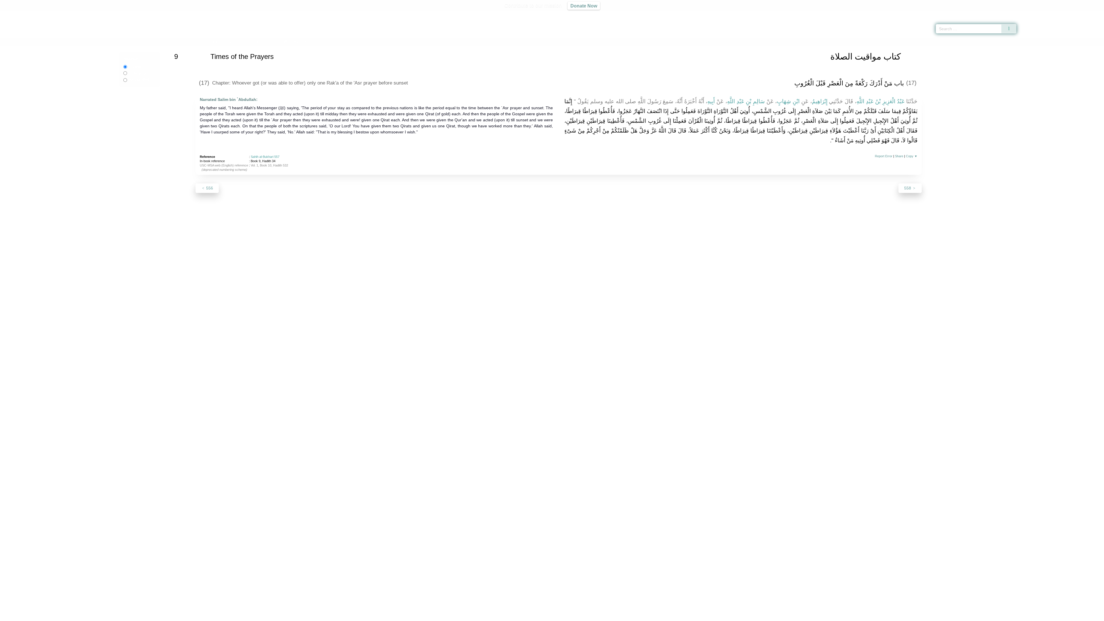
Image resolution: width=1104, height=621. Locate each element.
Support (524, 615)
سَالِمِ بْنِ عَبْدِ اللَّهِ (746, 101)
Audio (1090, 14)
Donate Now (583, 5)
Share (899, 156)
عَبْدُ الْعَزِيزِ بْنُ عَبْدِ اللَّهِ (880, 101)
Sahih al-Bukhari (221, 41)
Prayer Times (1070, 14)
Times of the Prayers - (274, 41)
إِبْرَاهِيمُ (819, 101)
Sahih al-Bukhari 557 (265, 156)
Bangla (139, 80)
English (135, 67)
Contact (570, 615)
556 (209, 188)
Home (198, 41)
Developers (547, 615)
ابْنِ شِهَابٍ (788, 101)
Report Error (883, 156)
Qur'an (1032, 14)
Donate (589, 615)
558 (908, 188)
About (491, 615)
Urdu (137, 73)
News (507, 615)
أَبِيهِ (711, 101)
